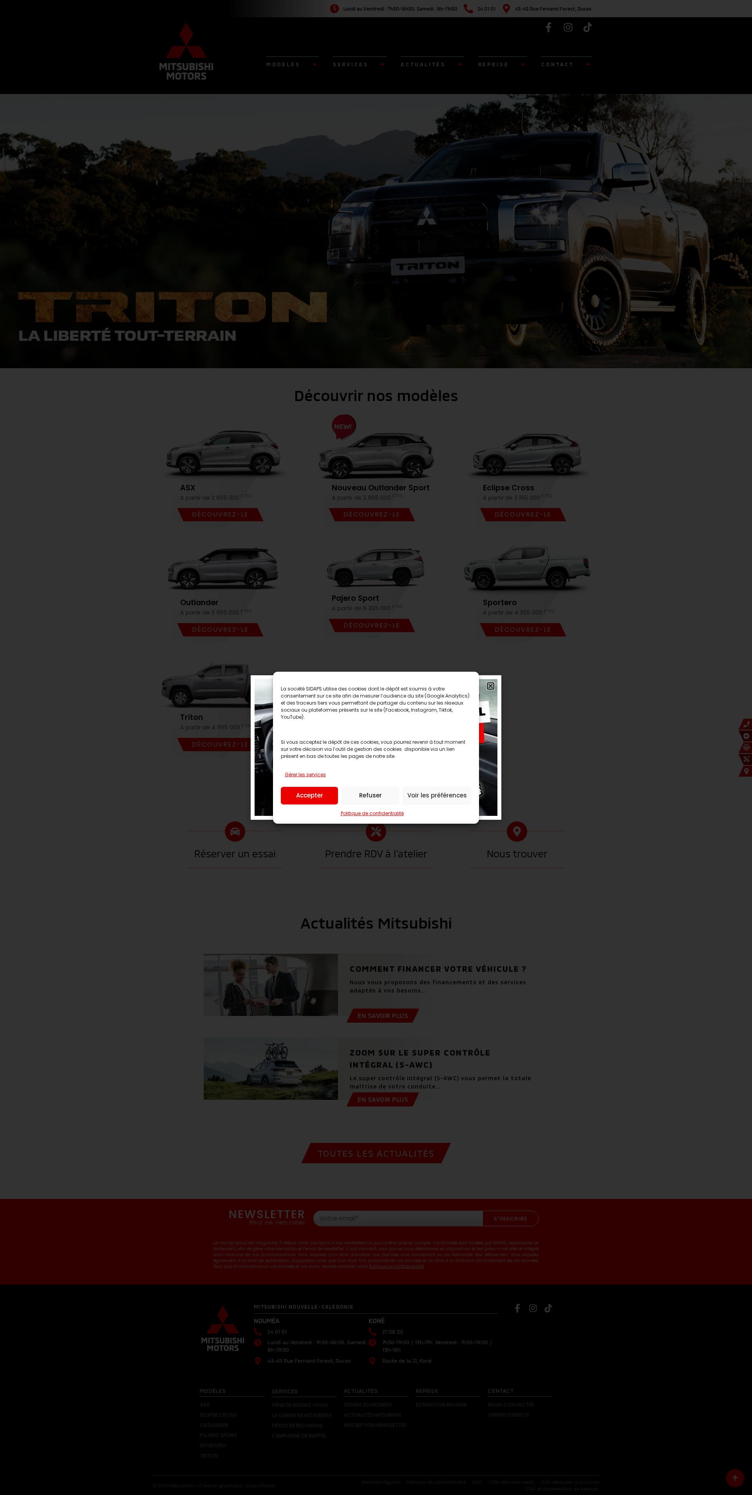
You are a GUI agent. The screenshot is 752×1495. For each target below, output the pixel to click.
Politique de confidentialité (372, 813)
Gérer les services (305, 774)
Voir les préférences (437, 795)
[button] (491, 686)
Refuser (370, 795)
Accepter (309, 795)
